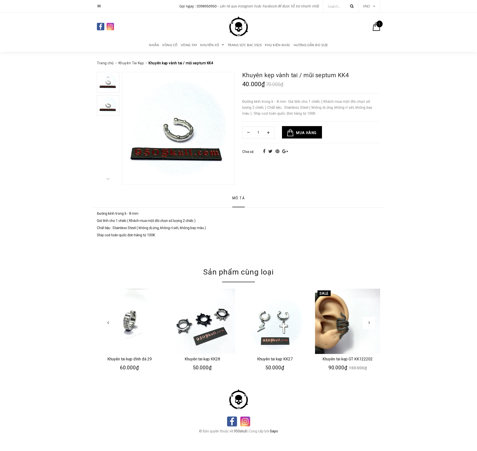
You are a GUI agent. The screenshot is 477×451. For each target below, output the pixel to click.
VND (366, 6)
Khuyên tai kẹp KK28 (202, 358)
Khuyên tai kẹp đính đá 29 (129, 358)
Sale (323, 293)
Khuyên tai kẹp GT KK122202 (347, 358)
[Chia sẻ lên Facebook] (264, 151)
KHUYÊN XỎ (209, 45)
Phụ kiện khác (277, 45)
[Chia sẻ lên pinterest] (278, 151)
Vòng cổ (170, 45)
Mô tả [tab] (238, 198)
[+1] (285, 151)
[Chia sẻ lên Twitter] (271, 151)
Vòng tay (189, 45)
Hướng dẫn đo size (311, 45)
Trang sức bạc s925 (245, 45)
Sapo (274, 431)
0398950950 (207, 6)
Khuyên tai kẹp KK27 (275, 358)
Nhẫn (154, 45)
